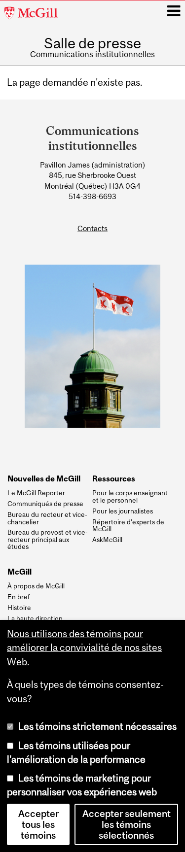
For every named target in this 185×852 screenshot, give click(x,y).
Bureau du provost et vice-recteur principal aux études (47, 539)
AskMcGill (107, 539)
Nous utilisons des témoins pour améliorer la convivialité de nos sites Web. (84, 647)
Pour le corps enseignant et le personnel (130, 496)
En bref (18, 596)
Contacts (92, 228)
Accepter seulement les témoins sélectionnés (126, 824)
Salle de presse (92, 43)
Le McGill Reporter (36, 492)
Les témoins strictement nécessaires (97, 726)
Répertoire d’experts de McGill (128, 525)
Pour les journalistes (122, 511)
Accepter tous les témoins (38, 824)
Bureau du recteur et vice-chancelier (47, 518)
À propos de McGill (36, 585)
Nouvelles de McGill (43, 479)
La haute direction (35, 618)
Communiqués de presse (45, 503)
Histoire (19, 607)
